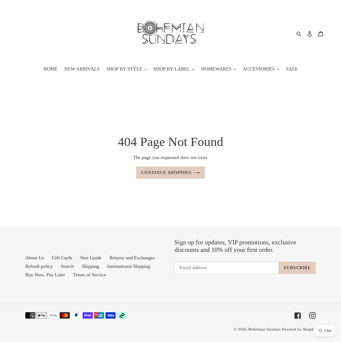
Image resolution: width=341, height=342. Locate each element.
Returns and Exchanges (132, 257)
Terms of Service (89, 274)
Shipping (90, 266)
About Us (34, 257)
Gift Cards (62, 257)
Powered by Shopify (299, 329)
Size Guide (91, 257)
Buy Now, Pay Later (45, 274)
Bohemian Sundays (264, 329)
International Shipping (128, 266)
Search (67, 266)
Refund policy (39, 266)
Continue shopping (166, 172)
